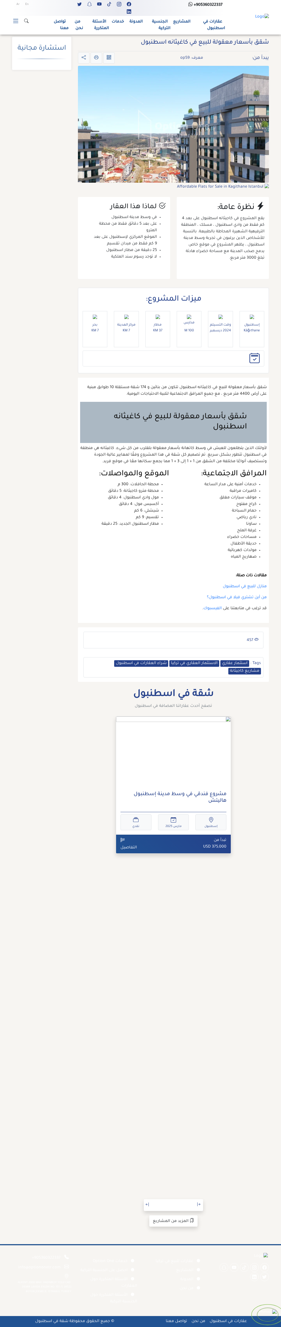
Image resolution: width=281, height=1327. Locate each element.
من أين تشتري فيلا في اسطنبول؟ (237, 597)
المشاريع (181, 22)
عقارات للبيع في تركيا (174, 1261)
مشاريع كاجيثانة (244, 671)
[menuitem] (27, 4)
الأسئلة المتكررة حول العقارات (113, 1282)
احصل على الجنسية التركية (104, 1270)
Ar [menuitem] (18, 4)
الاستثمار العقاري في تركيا (194, 663)
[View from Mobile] (109, 58)
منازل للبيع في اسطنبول (245, 587)
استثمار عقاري (235, 663)
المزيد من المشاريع (171, 1221)
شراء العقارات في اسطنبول (141, 663)
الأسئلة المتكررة (100, 25)
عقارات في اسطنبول (214, 25)
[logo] (262, 17)
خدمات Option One (110, 1261)
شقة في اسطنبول (51, 1321)
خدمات (118, 22)
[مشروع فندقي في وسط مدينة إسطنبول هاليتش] (173, 752)
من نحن (79, 25)
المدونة (136, 22)
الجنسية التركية (161, 25)
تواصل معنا (61, 25)
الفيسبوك (212, 608)
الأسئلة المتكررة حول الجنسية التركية (113, 1298)
